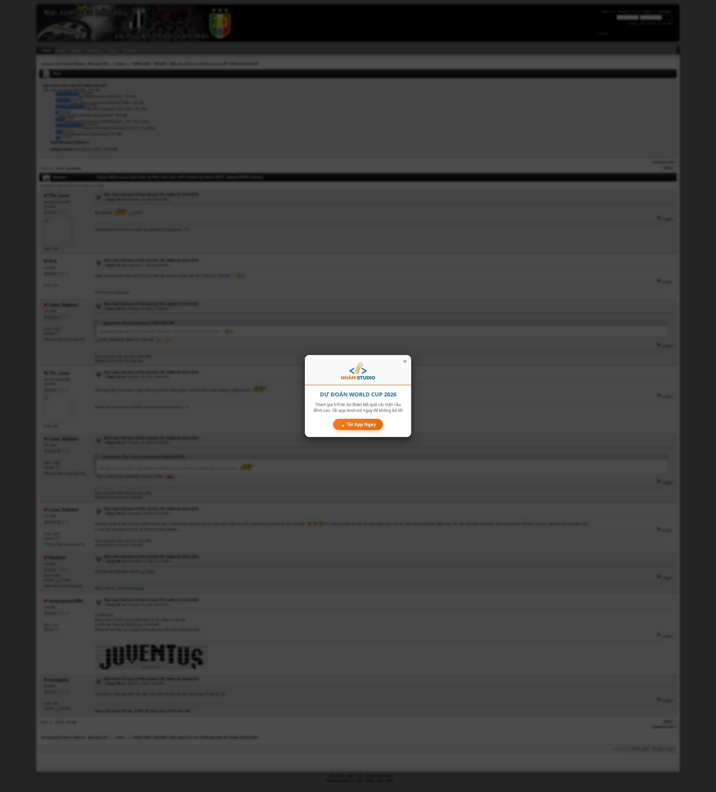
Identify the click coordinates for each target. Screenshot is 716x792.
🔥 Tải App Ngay (358, 424)
